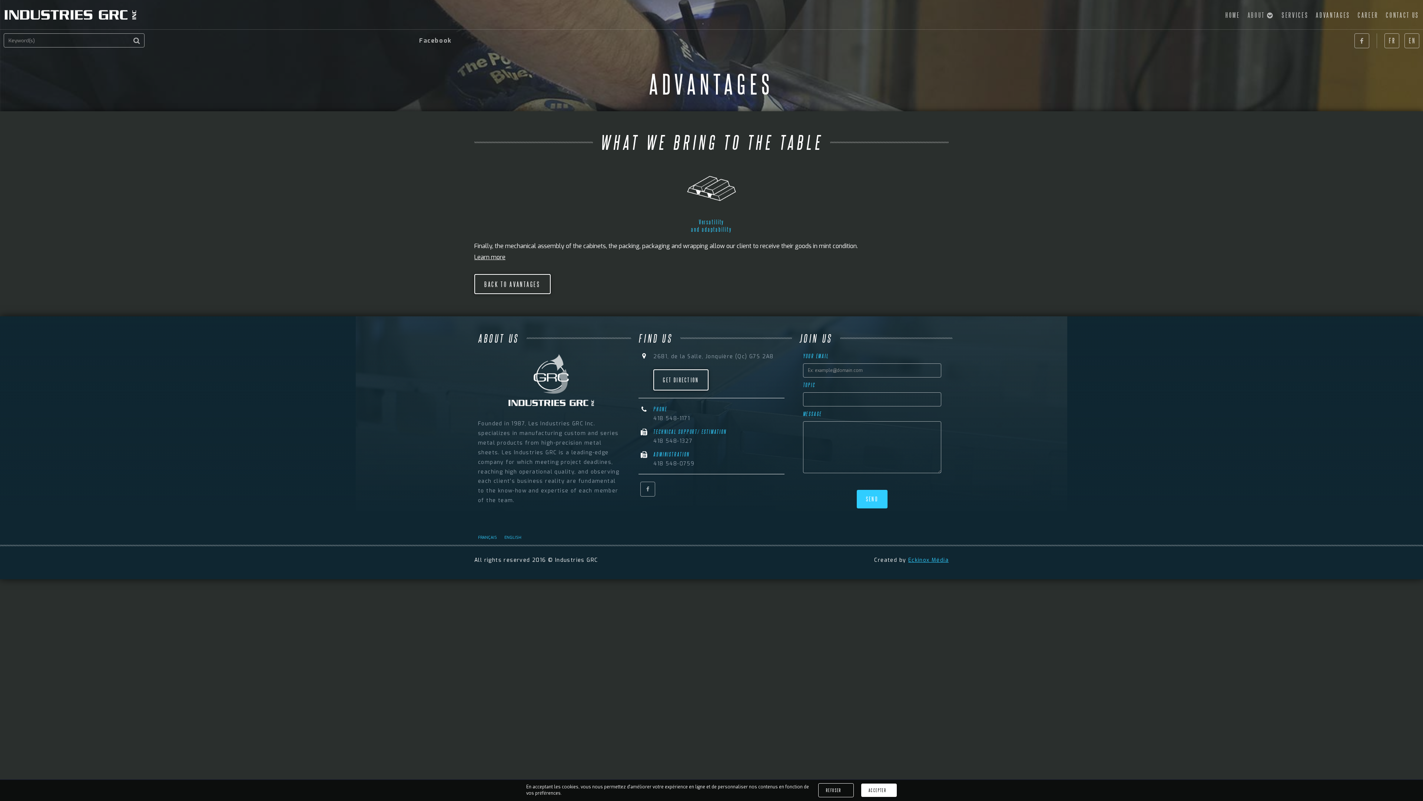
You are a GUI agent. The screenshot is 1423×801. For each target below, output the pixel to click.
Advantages (1333, 15)
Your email (816, 356)
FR (1392, 40)
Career (1368, 15)
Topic (809, 385)
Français (487, 537)
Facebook (1361, 40)
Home (1232, 15)
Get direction (681, 379)
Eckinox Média (928, 560)
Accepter (877, 790)
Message (812, 414)
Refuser (834, 790)
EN (1412, 40)
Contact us (1402, 15)
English (512, 537)
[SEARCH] (137, 40)
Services (1295, 15)
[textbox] (74, 40)
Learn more (489, 257)
